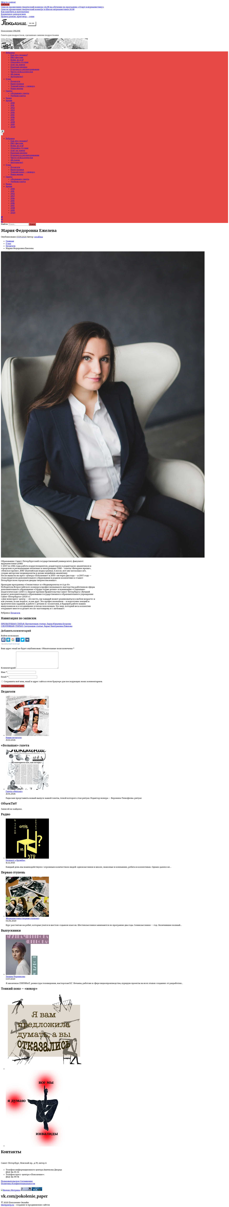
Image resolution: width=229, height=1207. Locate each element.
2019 (12, 124)
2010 (12, 103)
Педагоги (15, 81)
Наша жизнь (16, 88)
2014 (12, 112)
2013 (12, 110)
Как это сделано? (19, 55)
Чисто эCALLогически (21, 72)
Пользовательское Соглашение (17, 1181)
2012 (12, 107)
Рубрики (10, 52)
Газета (9, 91)
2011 (12, 105)
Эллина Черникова (15, 976)
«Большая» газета (19, 93)
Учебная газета (18, 95)
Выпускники (17, 84)
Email (4, 677)
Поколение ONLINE (10, 31)
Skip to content (8, 2)
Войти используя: (10, 635)
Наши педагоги (14, 737)
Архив (9, 100)
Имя (4, 672)
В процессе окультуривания (24, 69)
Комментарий (8, 668)
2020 (12, 127)
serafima (38, 237)
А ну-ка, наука (17, 64)
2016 (12, 117)
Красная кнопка (18, 67)
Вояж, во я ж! (16, 60)
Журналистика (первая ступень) (22, 918)
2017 (12, 119)
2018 (12, 122)
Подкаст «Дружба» (15, 860)
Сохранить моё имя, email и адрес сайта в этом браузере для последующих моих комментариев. (53, 681)
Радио (9, 98)
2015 (12, 115)
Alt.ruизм (15, 74)
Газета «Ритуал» (14, 791)
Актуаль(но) (16, 76)
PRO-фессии (16, 57)
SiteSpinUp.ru (7, 1205)
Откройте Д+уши (19, 62)
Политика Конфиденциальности (18, 1183)
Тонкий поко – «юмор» (22, 86)
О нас (8, 79)
